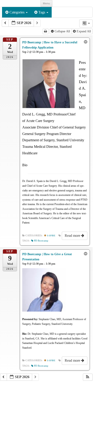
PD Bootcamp (41, 240)
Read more (73, 235)
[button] (87, 377)
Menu (46, 3)
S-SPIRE (50, 235)
